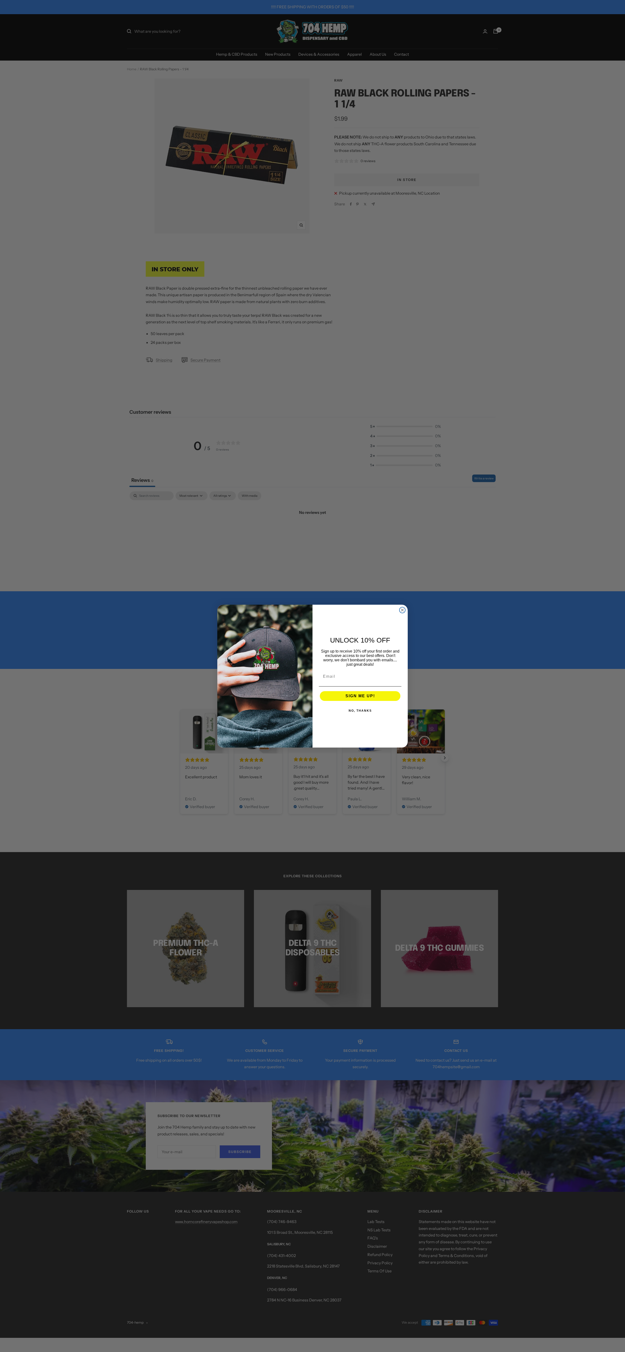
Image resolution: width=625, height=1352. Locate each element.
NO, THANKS (360, 710)
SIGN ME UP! (360, 696)
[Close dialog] (402, 610)
